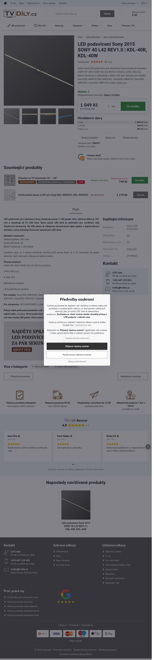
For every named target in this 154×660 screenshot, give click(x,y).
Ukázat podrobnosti (77, 361)
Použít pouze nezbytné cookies (77, 354)
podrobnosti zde (83, 325)
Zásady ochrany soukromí (77, 338)
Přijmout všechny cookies (77, 346)
